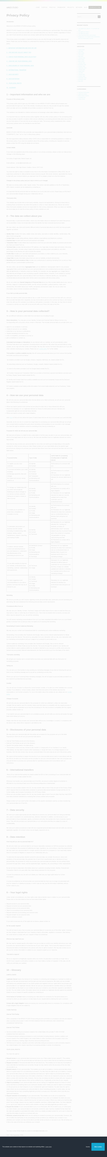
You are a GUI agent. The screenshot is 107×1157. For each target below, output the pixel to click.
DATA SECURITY (13, 74)
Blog (86, 7)
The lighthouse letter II (83, 31)
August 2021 (81, 71)
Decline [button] (88, 1146)
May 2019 (80, 81)
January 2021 (81, 74)
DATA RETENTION (14, 79)
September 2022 (82, 68)
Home (38, 7)
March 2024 (81, 59)
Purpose (44, 7)
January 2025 (81, 58)
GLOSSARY (12, 87)
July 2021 (80, 72)
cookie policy (43, 349)
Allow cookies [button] (98, 1146)
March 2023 (81, 61)
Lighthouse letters (82, 94)
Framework (61, 7)
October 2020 (81, 76)
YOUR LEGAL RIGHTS (15, 83)
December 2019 (82, 79)
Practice (52, 7)
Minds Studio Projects (83, 95)
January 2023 (81, 63)
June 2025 (81, 54)
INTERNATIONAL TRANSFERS (17, 70)
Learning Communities (83, 92)
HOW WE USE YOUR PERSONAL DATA (20, 61)
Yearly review (81, 99)
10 (7, 87)
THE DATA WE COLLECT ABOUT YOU (20, 52)
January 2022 (81, 69)
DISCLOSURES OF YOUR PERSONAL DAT (21, 65)
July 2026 (80, 51)
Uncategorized (81, 97)
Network (79, 7)
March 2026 (81, 53)
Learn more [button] (48, 1146)
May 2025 (80, 56)
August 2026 (81, 49)
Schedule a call (95, 7)
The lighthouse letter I (83, 33)
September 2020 (82, 77)
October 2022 (81, 66)
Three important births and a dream (87, 35)
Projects (70, 7)
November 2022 (82, 64)
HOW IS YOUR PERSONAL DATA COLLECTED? (22, 57)
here (11, 417)
